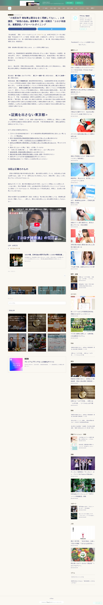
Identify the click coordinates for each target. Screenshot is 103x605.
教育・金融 (70, 8)
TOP (39, 8)
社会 (88, 8)
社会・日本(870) (11, 271)
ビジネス (82, 8)
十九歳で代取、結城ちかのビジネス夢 (83, 267)
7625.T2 (40, 34)
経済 (64, 8)
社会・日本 (10, 14)
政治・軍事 (53, 8)
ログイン (79, 3)
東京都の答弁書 (15, 248)
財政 (59, 8)
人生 (76, 8)
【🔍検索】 (45, 8)
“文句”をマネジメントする (77, 577)
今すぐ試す (69, 3)
